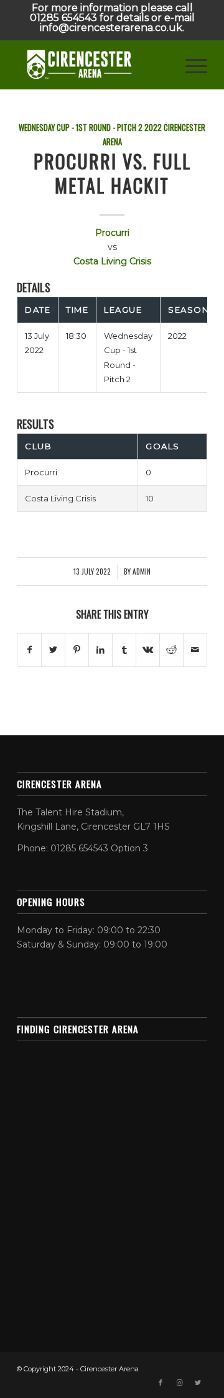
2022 (153, 127)
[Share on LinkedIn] (100, 650)
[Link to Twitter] (198, 1382)
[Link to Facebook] (160, 1382)
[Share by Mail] (195, 650)
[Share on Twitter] (53, 650)
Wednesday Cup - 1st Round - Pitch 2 (80, 127)
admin (142, 571)
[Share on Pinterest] (76, 650)
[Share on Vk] (147, 650)
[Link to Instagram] (179, 1382)
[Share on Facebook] (29, 650)
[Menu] (190, 64)
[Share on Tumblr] (124, 650)
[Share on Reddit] (171, 650)
